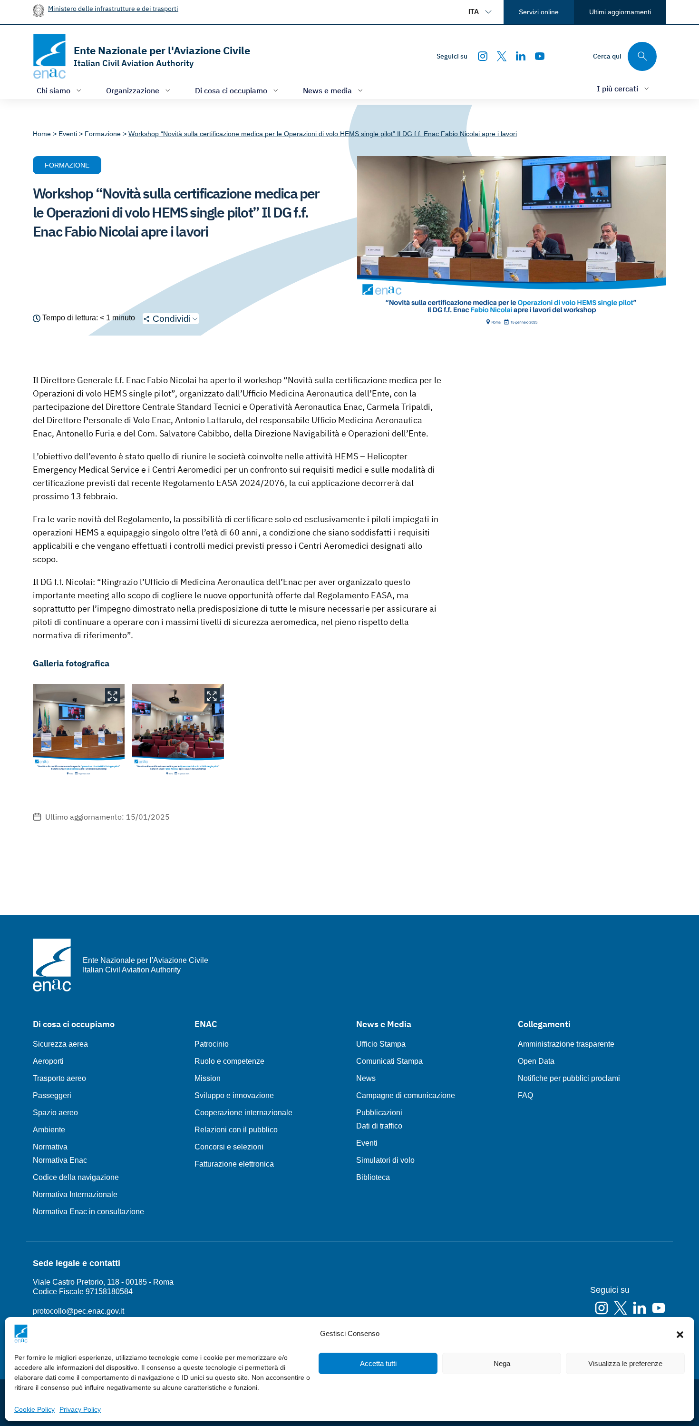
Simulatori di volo (385, 1160)
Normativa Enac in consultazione (88, 1212)
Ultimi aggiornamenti (620, 12)
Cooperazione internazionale (243, 1113)
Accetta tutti (378, 1363)
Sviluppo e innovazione (234, 1095)
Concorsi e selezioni (228, 1147)
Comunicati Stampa (389, 1061)
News (366, 1078)
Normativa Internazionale (75, 1194)
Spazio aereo (55, 1113)
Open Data (536, 1061)
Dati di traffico (379, 1126)
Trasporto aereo (59, 1078)
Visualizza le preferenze (625, 1363)
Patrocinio (211, 1044)
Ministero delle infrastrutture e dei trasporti (113, 8)
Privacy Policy (80, 1409)
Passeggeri (52, 1095)
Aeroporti (48, 1061)
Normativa (50, 1147)
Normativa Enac (60, 1160)
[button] (680, 1333)
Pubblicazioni (379, 1113)
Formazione (67, 165)
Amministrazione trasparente (566, 1044)
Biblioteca (373, 1177)
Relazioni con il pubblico (236, 1130)
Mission (207, 1078)
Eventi (367, 1143)
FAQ (525, 1095)
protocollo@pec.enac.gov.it (78, 1311)
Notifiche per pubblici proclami (569, 1078)
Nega (502, 1363)
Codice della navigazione (76, 1177)
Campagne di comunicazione (405, 1095)
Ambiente (49, 1130)
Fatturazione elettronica (234, 1164)
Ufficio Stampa (381, 1044)
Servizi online (539, 12)
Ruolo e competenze (229, 1061)
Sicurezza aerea (60, 1044)
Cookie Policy (34, 1409)
